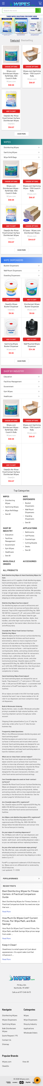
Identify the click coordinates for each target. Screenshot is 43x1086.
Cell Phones (29, 535)
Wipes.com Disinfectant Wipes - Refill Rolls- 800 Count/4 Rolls (11, 74)
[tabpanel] (21, 25)
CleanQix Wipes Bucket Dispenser (11, 305)
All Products (10, 570)
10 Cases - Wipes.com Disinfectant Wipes (32, 231)
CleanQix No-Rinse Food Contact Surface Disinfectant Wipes (11, 118)
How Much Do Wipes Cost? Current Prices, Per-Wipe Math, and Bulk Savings (20, 920)
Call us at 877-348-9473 (21, 992)
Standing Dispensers (12, 275)
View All (25, 1061)
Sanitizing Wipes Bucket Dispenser (11, 345)
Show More (21, 134)
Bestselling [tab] (27, 40)
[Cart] (40, 3)
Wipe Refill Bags (10, 157)
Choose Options (11, 67)
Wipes (7, 141)
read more (6, 911)
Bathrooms (29, 532)
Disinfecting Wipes (11, 147)
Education (8, 376)
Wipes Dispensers (9, 1020)
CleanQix (5, 1066)
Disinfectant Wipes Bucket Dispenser (32, 305)
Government (8, 386)
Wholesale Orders (9, 562)
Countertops (30, 539)
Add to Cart (11, 111)
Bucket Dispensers (11, 265)
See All (7, 514)
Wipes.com (6, 1061)
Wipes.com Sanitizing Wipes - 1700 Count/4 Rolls (32, 73)
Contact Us (6, 1040)
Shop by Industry (14, 371)
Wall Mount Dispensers (13, 270)
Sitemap (5, 1044)
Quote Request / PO (10, 1035)
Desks (27, 546)
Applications (30, 528)
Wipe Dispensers (13, 260)
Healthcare (8, 396)
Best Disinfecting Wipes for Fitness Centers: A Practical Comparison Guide (20, 894)
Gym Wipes (8, 391)
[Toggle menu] (3, 3)
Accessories (29, 561)
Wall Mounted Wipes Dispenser (32, 345)
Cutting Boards (31, 543)
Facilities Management (13, 381)
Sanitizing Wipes (10, 152)
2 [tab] (22, 32)
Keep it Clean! (9, 944)
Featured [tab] (15, 40)
